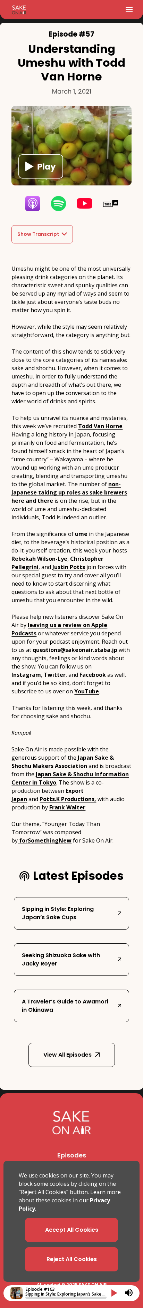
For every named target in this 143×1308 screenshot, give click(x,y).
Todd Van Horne (100, 426)
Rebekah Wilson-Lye (39, 558)
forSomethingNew (45, 840)
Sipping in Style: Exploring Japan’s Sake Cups (58, 913)
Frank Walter (67, 807)
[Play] (114, 1293)
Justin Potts (68, 567)
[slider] (66, 1298)
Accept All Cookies (71, 1230)
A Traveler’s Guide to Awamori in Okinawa (65, 1006)
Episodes (71, 1155)
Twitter (55, 675)
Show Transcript (38, 234)
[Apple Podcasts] (33, 203)
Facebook (92, 675)
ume (81, 534)
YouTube (86, 691)
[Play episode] (40, 166)
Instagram (26, 675)
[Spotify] (58, 203)
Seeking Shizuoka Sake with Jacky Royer (61, 959)
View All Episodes (67, 1055)
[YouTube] (84, 203)
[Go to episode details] (16, 1293)
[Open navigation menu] (129, 9)
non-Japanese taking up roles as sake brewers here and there (69, 492)
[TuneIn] (110, 203)
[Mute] (129, 1293)
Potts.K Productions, (68, 799)
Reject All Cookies (72, 1259)
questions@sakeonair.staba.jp (75, 650)
